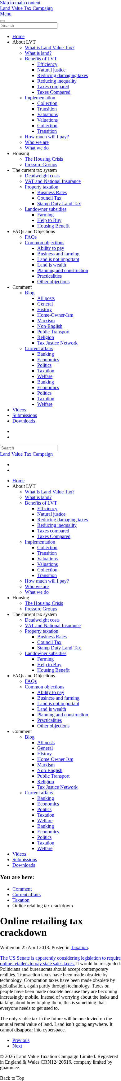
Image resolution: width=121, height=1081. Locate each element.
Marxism (46, 320)
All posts (46, 298)
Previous (20, 1040)
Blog (29, 292)
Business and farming (58, 253)
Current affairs (39, 348)
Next (17, 1045)
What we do (37, 147)
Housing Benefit (53, 225)
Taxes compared (53, 86)
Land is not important (58, 259)
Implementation (40, 97)
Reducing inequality (57, 81)
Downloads (23, 420)
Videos (19, 409)
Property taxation (41, 186)
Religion (45, 337)
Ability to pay (50, 248)
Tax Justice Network (57, 342)
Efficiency (47, 64)
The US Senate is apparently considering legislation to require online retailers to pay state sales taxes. (60, 960)
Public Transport (53, 331)
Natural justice (51, 69)
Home (18, 36)
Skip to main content (20, 2)
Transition (47, 108)
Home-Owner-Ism (55, 315)
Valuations (47, 114)
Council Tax (49, 198)
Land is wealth (51, 264)
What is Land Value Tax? (49, 47)
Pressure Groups (41, 164)
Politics (44, 365)
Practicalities (49, 276)
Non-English (49, 326)
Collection (47, 103)
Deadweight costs (42, 175)
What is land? (38, 53)
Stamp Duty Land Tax (59, 203)
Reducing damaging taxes (62, 75)
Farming (45, 214)
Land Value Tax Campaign (26, 8)
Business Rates (52, 192)
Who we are (37, 142)
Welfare (44, 376)
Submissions (24, 415)
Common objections (44, 242)
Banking (45, 354)
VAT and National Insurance (53, 181)
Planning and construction (62, 270)
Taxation (45, 370)
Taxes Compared (53, 92)
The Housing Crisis (44, 159)
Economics (48, 359)
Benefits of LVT (41, 58)
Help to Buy (49, 220)
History (44, 309)
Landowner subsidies (45, 209)
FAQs (31, 237)
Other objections (53, 281)
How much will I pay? (47, 136)
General (45, 303)
